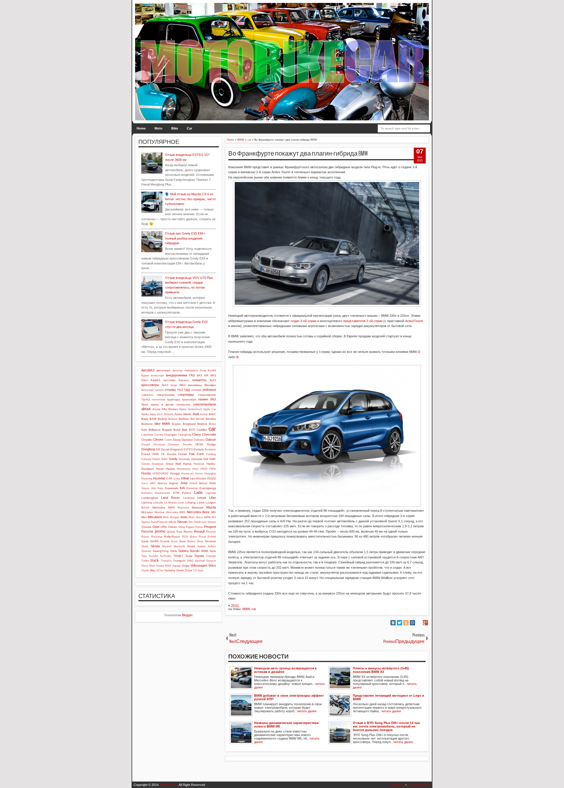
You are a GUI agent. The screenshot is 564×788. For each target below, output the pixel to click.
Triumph (211, 556)
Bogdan (176, 423)
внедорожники (176, 375)
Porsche (147, 531)
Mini (144, 517)
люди (173, 385)
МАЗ (182, 385)
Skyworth (179, 546)
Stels (173, 551)
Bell (192, 418)
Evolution (210, 449)
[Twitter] (399, 622)
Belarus (172, 418)
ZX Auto (198, 570)
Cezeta (159, 434)
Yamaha (169, 570)
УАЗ (213, 399)
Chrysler (146, 439)
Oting (181, 527)
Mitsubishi (155, 517)
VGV (168, 565)
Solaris (201, 546)
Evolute (199, 449)
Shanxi (191, 541)
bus (184, 429)
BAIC (212, 414)
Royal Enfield (207, 536)
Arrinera (168, 414)
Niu (191, 522)
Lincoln (158, 502)
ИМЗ (213, 375)
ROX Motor (189, 536)
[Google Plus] (425, 622)
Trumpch (166, 560)
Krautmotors (162, 492)
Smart (191, 546)
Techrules (166, 556)
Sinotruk (210, 541)
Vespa (160, 565)
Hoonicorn (187, 473)
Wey (153, 570)
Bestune (147, 423)
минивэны (195, 385)
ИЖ (206, 375)
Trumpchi (179, 560)
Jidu (153, 488)
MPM (207, 517)
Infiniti (185, 478)
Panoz (199, 527)
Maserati (197, 507)
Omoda (146, 526)
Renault (199, 531)
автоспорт (163, 370)
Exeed (145, 454)
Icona (176, 478)
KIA (182, 488)
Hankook (199, 463)
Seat (182, 541)
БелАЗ (212, 370)
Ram (179, 531)
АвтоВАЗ (148, 370)
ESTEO (188, 449)
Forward (146, 459)
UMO (190, 560)
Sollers (212, 546)
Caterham (147, 434)
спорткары (186, 394)
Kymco (186, 492)
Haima (187, 463)
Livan (181, 502)
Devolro (187, 444)
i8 (237, 357)
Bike (174, 128)
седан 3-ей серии (303, 321)
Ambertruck (195, 409)
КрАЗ (213, 380)
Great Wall (173, 463)
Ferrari (182, 454)
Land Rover (170, 497)
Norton (212, 522)
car (253, 609)
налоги (159, 389)
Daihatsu (199, 439)
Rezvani (211, 531)
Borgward (189, 423)
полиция (196, 389)
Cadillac (202, 429)
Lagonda (211, 492)
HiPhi (212, 468)
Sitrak (144, 546)
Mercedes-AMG (175, 512)
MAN (171, 507)
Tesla (188, 556)
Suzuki (194, 551)
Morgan (174, 517)
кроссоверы (150, 385)
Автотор (177, 370)
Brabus (202, 423)
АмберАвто (191, 370)
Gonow (145, 463)
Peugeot (210, 526)
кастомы (169, 380)
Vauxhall (200, 560)
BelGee (184, 418)
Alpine (183, 409)
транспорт (189, 399)
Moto (158, 128)
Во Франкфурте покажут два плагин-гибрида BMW (298, 153)
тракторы (173, 399)
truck (154, 560)
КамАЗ (155, 380)
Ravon (188, 531)
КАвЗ (144, 380)
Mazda (211, 507)
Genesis (196, 459)
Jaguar (173, 483)
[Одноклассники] (406, 622)
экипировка (183, 404)
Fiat (191, 454)
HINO (203, 468)
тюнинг (203, 399)
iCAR (169, 478)
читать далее (307, 711)
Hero (195, 468)
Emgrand (176, 449)
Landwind (188, 497)
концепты (199, 380)
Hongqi (175, 473)
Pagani (190, 527)
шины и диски (162, 404)
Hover (199, 473)
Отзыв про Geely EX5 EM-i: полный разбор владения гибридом (185, 238)
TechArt (153, 556)
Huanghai (210, 473)
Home (141, 128)
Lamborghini (149, 497)
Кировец (184, 380)
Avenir (204, 414)
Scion (174, 541)
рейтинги (209, 389)
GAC (164, 459)
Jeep (183, 483)
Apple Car (209, 409)
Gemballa (184, 459)
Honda (146, 473)
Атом (203, 370)
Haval (160, 468)
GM (205, 459)
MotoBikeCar (169, 785)
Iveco (144, 483)
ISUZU (211, 478)
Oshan (172, 526)
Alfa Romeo (170, 409)
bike (157, 423)
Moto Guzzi (196, 517)
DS (158, 449)
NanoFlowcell (159, 522)
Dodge (211, 444)
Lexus (201, 497)
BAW (153, 418)
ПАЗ (180, 389)
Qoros (171, 531)
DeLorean (159, 444)
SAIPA (154, 541)
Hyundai (159, 478)
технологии (158, 399)
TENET (178, 556)
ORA (163, 526)
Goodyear (158, 463)
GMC (212, 459)
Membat (159, 512)
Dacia (177, 439)
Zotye (188, 570)
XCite (160, 570)
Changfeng (184, 434)
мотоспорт (147, 389)
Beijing (162, 418)
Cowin (168, 439)
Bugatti (167, 429)
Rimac (145, 536)
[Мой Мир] (412, 622)
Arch (160, 414)
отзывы (170, 389)
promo (160, 531)
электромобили (204, 404)
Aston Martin (183, 414)
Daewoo (187, 439)
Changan (170, 434)
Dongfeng (148, 449)
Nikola (172, 522)
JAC (152, 483)
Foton (156, 459)
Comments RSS (418, 785)
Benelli (200, 418)
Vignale (176, 565)
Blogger (187, 615)
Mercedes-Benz (198, 512)
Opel (155, 526)
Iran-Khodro (198, 478)
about (146, 409)
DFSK (199, 444)
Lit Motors (170, 502)
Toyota (199, 556)
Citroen (158, 439)
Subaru (183, 551)
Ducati (165, 449)
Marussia (183, 507)
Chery (196, 434)
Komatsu (146, 492)
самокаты (147, 394)
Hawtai (170, 468)
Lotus (200, 502)
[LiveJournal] (419, 622)
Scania (164, 541)
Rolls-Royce (172, 536)
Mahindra (158, 507)
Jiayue (145, 488)
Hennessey (184, 468)
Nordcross (200, 522)
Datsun (211, 439)
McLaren (147, 512)
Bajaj (144, 418)
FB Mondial (168, 454)
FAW (155, 454)
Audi (196, 414)
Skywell (166, 546)
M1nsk (145, 507)
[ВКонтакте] (393, 622)
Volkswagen (198, 565)
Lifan (212, 497)
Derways (173, 444)
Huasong (146, 478)
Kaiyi (160, 488)
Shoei (200, 541)
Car (189, 128)
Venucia (211, 560)
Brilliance (155, 429)
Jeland (193, 483)
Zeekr (180, 570)
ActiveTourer (414, 321)
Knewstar (192, 488)
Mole (166, 517)
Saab (145, 541)
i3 (419, 351)
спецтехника (165, 394)
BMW (246, 609)
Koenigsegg (207, 488)
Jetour (203, 483)
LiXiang (190, 502)
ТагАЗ (145, 399)
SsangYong (161, 551)
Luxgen (211, 502)
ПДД (187, 389)
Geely (173, 459)
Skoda (155, 546)
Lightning (146, 502)
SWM (204, 551)
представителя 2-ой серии (362, 321)
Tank (212, 551)
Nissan (182, 521)
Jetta (212, 483)
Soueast (146, 551)
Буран (145, 375)
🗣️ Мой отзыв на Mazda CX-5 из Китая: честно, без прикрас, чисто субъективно (190, 199)
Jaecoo (162, 483)
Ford (200, 454)
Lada (198, 492)
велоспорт (157, 375)
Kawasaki (171, 488)
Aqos (153, 414)
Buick (177, 429)
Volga (185, 565)
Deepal (145, 444)
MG (213, 512)
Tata (144, 556)
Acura (156, 409)
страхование (207, 394)
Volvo (212, 565)
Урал (144, 404)
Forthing (211, 454)
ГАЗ (192, 375)
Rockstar (156, 536)
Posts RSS (396, 785)
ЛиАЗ (165, 385)
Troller (145, 560)
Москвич (210, 385)
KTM (176, 492)
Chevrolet (209, 434)
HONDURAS (160, 473)
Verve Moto (148, 565)
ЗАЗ (199, 375)
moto (183, 517)
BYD (192, 429)
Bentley (211, 418)
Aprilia (145, 414)
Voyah (145, 570)
